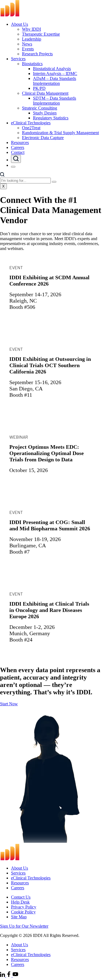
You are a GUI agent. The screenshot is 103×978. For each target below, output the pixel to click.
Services (18, 58)
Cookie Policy (23, 912)
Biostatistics (32, 63)
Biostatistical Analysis (52, 68)
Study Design (45, 113)
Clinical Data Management (45, 93)
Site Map (19, 916)
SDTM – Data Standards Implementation (54, 100)
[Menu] (13, 167)
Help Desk (20, 902)
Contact (17, 152)
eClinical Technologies (31, 122)
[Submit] (54, 182)
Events (28, 49)
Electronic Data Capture (43, 137)
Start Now (9, 703)
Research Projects (37, 53)
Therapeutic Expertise (41, 34)
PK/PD (39, 88)
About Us (19, 24)
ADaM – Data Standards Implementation (54, 81)
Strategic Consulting (39, 108)
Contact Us (20, 897)
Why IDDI (31, 29)
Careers (17, 147)
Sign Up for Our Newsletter (24, 926)
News (27, 44)
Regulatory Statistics (50, 118)
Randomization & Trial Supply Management (60, 132)
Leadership (31, 39)
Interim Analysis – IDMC (55, 73)
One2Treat (31, 127)
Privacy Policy (23, 907)
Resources (20, 142)
